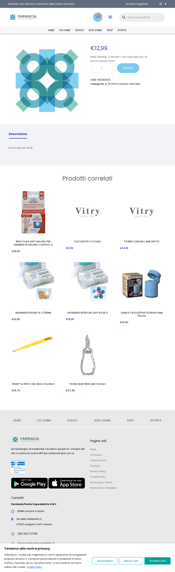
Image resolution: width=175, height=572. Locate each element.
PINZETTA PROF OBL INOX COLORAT (33, 384)
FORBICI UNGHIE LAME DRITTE (141, 241)
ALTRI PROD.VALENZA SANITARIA (122, 84)
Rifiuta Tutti (131, 561)
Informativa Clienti (101, 482)
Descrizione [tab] (18, 134)
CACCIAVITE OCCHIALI (87, 241)
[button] (110, 17)
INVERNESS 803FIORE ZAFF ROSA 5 (87, 312)
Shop (93, 449)
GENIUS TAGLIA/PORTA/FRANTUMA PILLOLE (142, 314)
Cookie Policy (34, 567)
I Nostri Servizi (98, 460)
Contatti (95, 466)
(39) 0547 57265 (27, 533)
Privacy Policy (98, 471)
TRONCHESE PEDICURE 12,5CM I (87, 384)
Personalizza (105, 561)
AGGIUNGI (128, 68)
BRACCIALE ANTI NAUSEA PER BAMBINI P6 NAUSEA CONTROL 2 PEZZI (33, 243)
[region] (87, 557)
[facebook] (165, 3)
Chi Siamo (96, 455)
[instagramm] (160, 3)
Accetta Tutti (157, 561)
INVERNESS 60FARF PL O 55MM (33, 312)
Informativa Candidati (103, 488)
